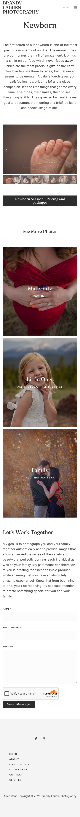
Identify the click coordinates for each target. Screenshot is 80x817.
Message (9, 646)
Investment (18, 769)
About (14, 759)
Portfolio (17, 764)
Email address (13, 627)
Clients (15, 779)
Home (13, 754)
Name (7, 609)
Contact (16, 774)
